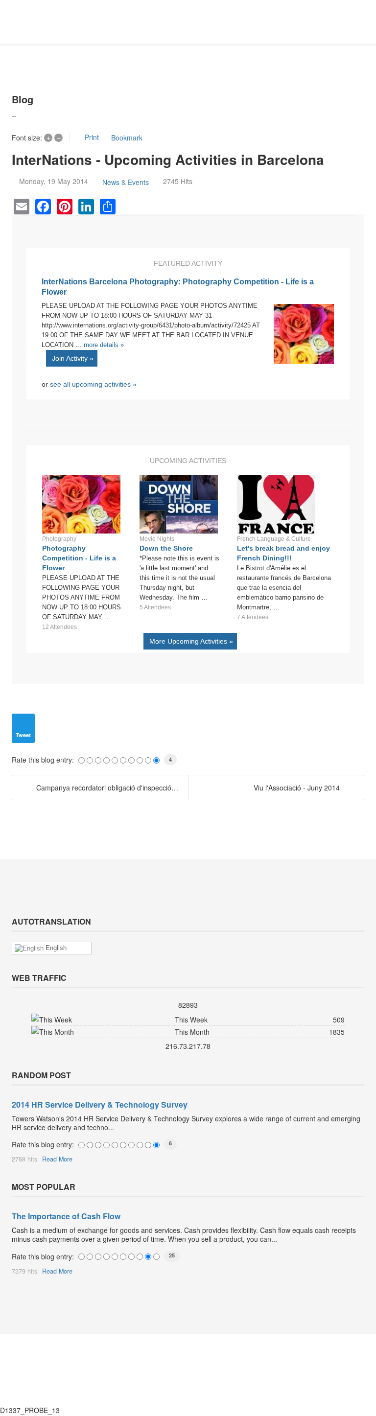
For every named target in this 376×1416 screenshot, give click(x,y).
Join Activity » (71, 358)
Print (92, 137)
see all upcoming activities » (93, 384)
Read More (57, 1159)
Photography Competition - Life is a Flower (79, 558)
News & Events (125, 182)
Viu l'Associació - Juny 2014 (297, 787)
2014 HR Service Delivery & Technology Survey (100, 1104)
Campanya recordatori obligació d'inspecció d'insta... (112, 787)
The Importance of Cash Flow (66, 1216)
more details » (104, 344)
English (55, 948)
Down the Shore (166, 548)
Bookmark (126, 137)
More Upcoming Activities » (190, 641)
